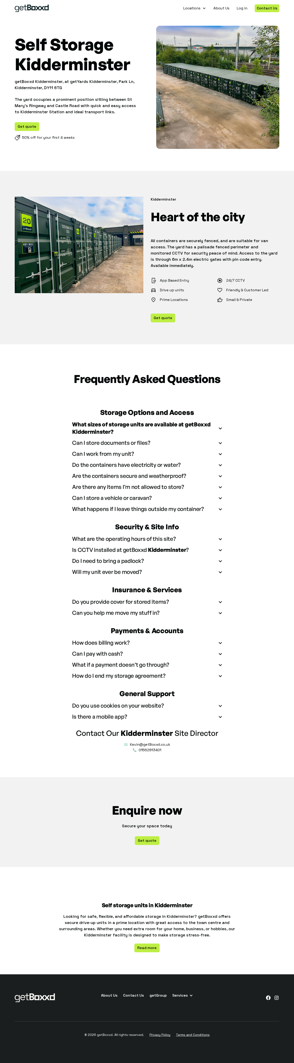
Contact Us (267, 8)
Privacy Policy (160, 1035)
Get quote (27, 126)
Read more (147, 947)
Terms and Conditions (193, 1035)
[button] (195, 8)
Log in (242, 8)
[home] (32, 8)
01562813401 (150, 750)
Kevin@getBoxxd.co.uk (150, 744)
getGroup (158, 995)
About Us (221, 8)
